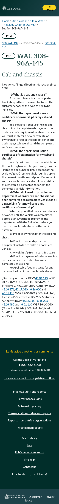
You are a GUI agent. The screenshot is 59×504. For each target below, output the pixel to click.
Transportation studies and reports (29, 413)
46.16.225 (42, 300)
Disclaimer (35, 496)
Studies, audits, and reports (29, 391)
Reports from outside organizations (29, 420)
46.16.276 (8, 289)
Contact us (29, 466)
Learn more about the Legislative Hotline (29, 378)
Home (5, 21)
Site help (29, 459)
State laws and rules (23, 21)
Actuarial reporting (29, 406)
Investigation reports (30, 427)
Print (9, 35)
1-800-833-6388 (42, 370)
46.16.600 (35, 289)
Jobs (29, 445)
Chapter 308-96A (25, 24)
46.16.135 (28, 300)
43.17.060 (21, 289)
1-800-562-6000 (29, 364)
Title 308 (7, 24)
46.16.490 (8, 304)
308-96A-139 (10, 43)
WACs (41, 21)
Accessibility (29, 438)
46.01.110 (41, 278)
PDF (8, 55)
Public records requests (29, 452)
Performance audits (29, 398)
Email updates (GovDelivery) (29, 474)
